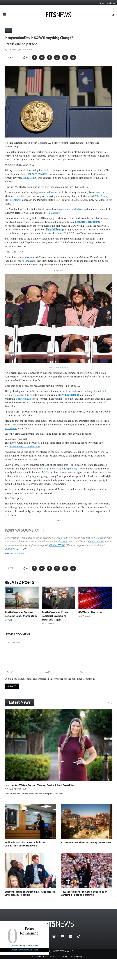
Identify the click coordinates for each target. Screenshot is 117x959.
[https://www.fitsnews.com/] (58, 923)
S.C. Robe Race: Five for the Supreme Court (86, 842)
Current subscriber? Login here (24, 949)
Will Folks (11, 620)
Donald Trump (55, 229)
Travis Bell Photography (59, 367)
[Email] (72, 936)
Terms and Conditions (59, 956)
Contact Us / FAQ (39, 956)
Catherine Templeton (87, 222)
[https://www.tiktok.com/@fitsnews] (79, 936)
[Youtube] (64, 936)
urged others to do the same (24, 446)
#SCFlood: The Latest (91, 612)
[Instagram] (56, 936)
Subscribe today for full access (24, 945)
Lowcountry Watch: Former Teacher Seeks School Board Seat (40, 785)
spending (72, 468)
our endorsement (50, 192)
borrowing (55, 468)
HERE (63, 541)
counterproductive (72, 209)
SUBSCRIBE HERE (16, 549)
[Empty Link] (109, 702)
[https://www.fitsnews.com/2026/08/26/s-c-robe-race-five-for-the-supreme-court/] (86, 821)
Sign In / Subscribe (108, 3)
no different (11, 428)
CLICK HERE (96, 541)
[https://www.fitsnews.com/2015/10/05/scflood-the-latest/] (95, 598)
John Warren (97, 192)
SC (8, 31)
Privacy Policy (76, 956)
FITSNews (12, 50)
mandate (30, 260)
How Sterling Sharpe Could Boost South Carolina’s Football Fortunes (84, 893)
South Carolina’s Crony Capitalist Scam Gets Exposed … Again (55, 616)
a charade (54, 212)
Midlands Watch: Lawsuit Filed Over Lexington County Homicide (25, 844)
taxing (45, 468)
